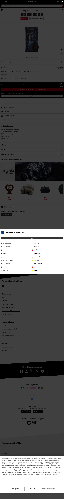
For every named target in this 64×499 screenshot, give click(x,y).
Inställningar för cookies (20, 474)
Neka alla (32, 489)
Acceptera (15, 489)
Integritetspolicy (52, 474)
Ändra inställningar (48, 489)
